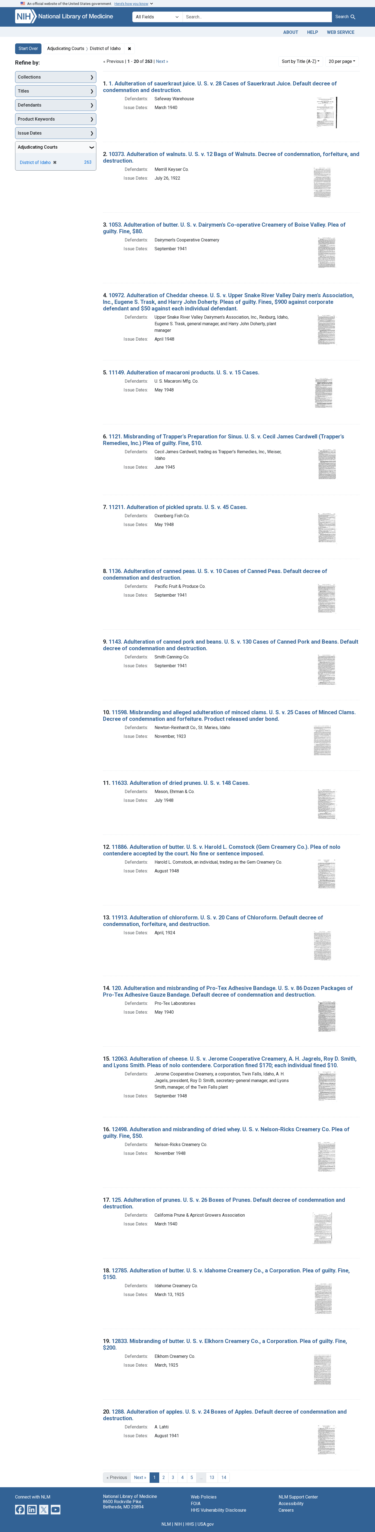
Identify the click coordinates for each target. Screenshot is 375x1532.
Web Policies (204, 1497)
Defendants (29, 105)
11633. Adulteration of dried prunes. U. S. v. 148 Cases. (181, 783)
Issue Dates (30, 133)
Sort (299, 61)
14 (223, 1477)
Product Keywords (36, 119)
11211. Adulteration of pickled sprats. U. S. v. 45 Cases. (178, 507)
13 (211, 1477)
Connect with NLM (32, 1497)
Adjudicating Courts (38, 147)
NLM (166, 1524)
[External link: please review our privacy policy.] (20, 1509)
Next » (162, 61)
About (290, 32)
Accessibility (291, 1503)
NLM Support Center (298, 1497)
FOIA (195, 1503)
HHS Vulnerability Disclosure (218, 1510)
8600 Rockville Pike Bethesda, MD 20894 (123, 1504)
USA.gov (206, 1524)
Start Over (28, 48)
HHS (189, 1524)
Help (312, 32)
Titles (23, 91)
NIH (178, 1524)
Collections (29, 77)
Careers (286, 1510)
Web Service (340, 32)
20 (340, 61)
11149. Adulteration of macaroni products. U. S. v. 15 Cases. (184, 372)
